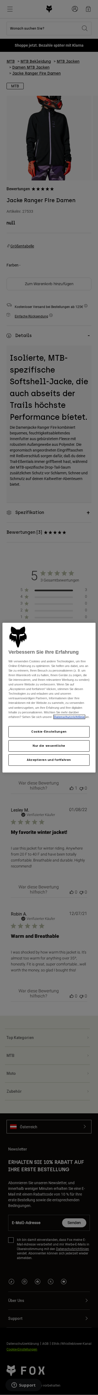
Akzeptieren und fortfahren (49, 760)
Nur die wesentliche (49, 746)
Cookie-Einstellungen (48, 731)
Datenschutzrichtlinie (69, 717)
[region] (49, 698)
